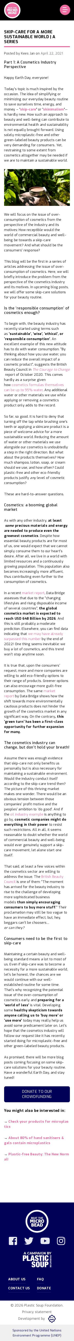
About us (17, 1279)
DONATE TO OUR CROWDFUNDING (37, 1094)
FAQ (40, 1279)
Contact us (19, 1288)
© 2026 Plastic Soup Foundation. (37, 1305)
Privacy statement (37, 1312)
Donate (44, 1288)
